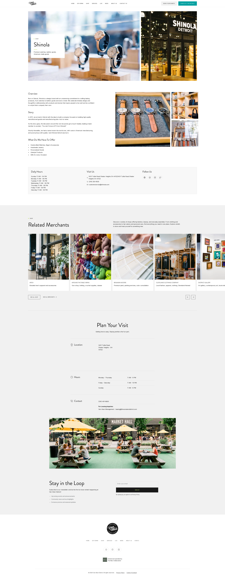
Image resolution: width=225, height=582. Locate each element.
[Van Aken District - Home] (32, 3)
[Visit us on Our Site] (144, 177)
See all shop (34, 297)
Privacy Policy (135, 494)
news (121, 540)
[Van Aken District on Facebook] (106, 549)
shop (102, 540)
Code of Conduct (132, 572)
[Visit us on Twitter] (160, 177)
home (87, 540)
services (109, 540)
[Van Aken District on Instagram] (112, 549)
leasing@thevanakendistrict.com (126, 409)
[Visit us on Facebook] (150, 177)
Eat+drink (95, 540)
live (116, 540)
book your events (169, 3)
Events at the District (188, 3)
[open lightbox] (142, 119)
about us (129, 540)
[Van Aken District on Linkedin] (118, 549)
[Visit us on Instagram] (155, 177)
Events (137, 540)
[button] (188, 297)
